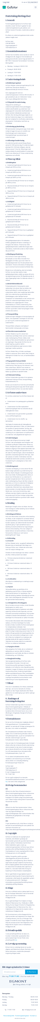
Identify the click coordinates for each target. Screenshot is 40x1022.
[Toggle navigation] (35, 7)
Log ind (6, 2)
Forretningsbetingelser (22, 1015)
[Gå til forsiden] (10, 7)
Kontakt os (33, 1015)
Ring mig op (32, 972)
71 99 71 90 (14, 976)
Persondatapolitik (8, 1015)
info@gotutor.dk (30, 1010)
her (6, 781)
